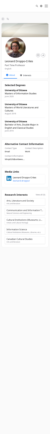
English (8, 68)
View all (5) (40, 194)
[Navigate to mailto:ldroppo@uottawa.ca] (38, 55)
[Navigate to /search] (37, 6)
